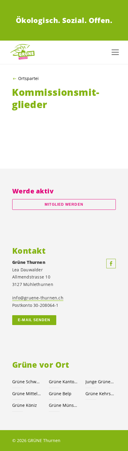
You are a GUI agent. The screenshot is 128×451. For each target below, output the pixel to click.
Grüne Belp (60, 393)
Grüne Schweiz (27, 381)
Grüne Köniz (24, 405)
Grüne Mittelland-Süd (27, 393)
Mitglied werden (64, 204)
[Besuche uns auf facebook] (111, 263)
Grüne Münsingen (63, 405)
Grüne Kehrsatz (100, 393)
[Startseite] (24, 52)
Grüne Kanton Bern (63, 381)
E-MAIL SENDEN (34, 320)
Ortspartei (28, 78)
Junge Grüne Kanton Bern (100, 381)
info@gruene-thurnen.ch (37, 298)
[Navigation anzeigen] (115, 52)
